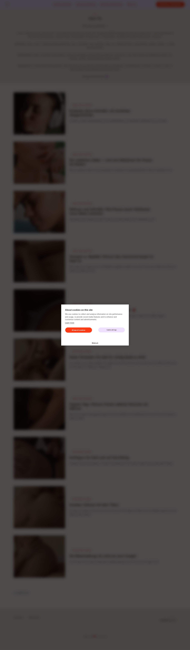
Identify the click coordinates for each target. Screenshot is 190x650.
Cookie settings (112, 330)
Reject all (95, 343)
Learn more (69, 323)
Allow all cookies (78, 330)
